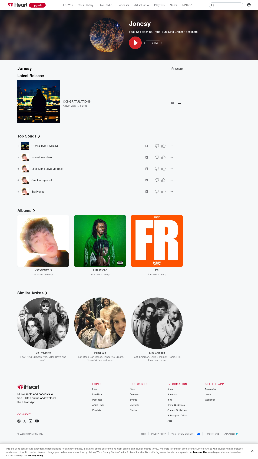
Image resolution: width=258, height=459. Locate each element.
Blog (169, 399)
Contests (134, 404)
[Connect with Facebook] (19, 421)
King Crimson (176, 32)
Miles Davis (55, 357)
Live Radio (105, 5)
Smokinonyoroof (41, 180)
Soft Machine (144, 32)
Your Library (85, 5)
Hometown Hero (41, 157)
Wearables (210, 399)
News (173, 5)
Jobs (169, 420)
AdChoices (230, 433)
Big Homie (38, 191)
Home (208, 394)
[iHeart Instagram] (30, 421)
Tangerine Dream (113, 357)
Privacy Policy (158, 433)
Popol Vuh (160, 32)
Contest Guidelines (177, 410)
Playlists (159, 5)
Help (143, 433)
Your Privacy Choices (182, 433)
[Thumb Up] (163, 146)
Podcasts (123, 5)
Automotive (210, 389)
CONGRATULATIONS (77, 101)
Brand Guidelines (176, 404)
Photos (133, 410)
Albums (24, 210)
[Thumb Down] (157, 146)
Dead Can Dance (92, 357)
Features (134, 394)
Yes (45, 357)
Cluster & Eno (94, 360)
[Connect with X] (24, 421)
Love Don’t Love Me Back (47, 169)
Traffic (171, 357)
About (170, 389)
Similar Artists (30, 293)
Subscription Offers (177, 415)
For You (68, 5)
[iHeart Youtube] (37, 421)
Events (133, 399)
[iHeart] (17, 5)
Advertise (172, 394)
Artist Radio (141, 5)
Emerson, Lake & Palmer (153, 357)
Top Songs (27, 136)
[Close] (252, 451)
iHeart (95, 389)
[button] (135, 43)
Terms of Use (212, 433)
